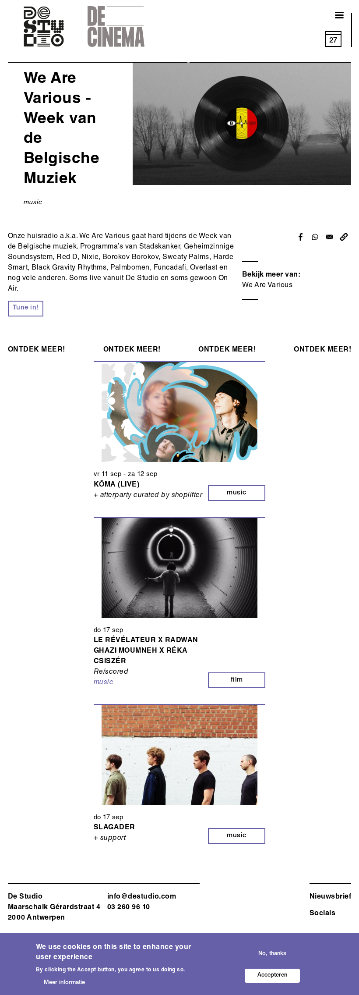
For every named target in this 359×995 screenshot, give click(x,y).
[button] (343, 236)
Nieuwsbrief (330, 897)
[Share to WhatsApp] (315, 236)
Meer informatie (64, 983)
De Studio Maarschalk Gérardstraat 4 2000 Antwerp (54, 908)
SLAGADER (114, 828)
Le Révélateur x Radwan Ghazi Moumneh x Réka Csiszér (146, 651)
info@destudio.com (141, 897)
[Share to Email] (329, 236)
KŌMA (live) (116, 485)
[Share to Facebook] (300, 236)
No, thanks (272, 954)
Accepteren (272, 975)
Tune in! (26, 308)
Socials (322, 913)
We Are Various (267, 285)
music (33, 202)
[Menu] (334, 16)
